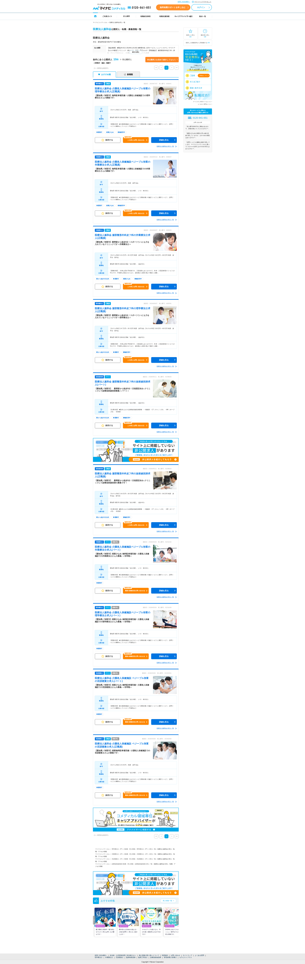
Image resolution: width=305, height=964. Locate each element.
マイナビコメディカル (100, 22)
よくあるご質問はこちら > (205, 104)
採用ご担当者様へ (184, 2)
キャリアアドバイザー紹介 (183, 16)
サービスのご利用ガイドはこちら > (202, 101)
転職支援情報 (164, 16)
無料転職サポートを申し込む (173, 7)
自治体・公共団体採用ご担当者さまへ (123, 955)
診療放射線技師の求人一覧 (143, 864)
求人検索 (126, 16)
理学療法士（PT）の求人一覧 (146, 849)
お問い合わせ (175, 955)
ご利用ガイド (107, 16)
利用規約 (165, 955)
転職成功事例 (145, 16)
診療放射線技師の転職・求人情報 (122, 864)
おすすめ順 (106, 74)
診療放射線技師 (155, 957)
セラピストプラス (185, 957)
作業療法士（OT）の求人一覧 (146, 854)
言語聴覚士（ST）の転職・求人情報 (123, 859)
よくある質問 (199, 955)
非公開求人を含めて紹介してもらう (161, 60)
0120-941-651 (140, 7)
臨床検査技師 (130, 957)
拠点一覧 (202, 16)
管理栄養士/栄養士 (170, 957)
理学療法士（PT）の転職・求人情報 (123, 849)
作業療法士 (109, 957)
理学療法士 (98, 957)
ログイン (201, 7)
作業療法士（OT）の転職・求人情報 (123, 854)
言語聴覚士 (119, 957)
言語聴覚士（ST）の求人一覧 (146, 859)
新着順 (130, 74)
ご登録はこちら (203, 75)
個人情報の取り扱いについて (149, 955)
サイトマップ (187, 955)
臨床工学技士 (142, 957)
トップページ (95, 16)
